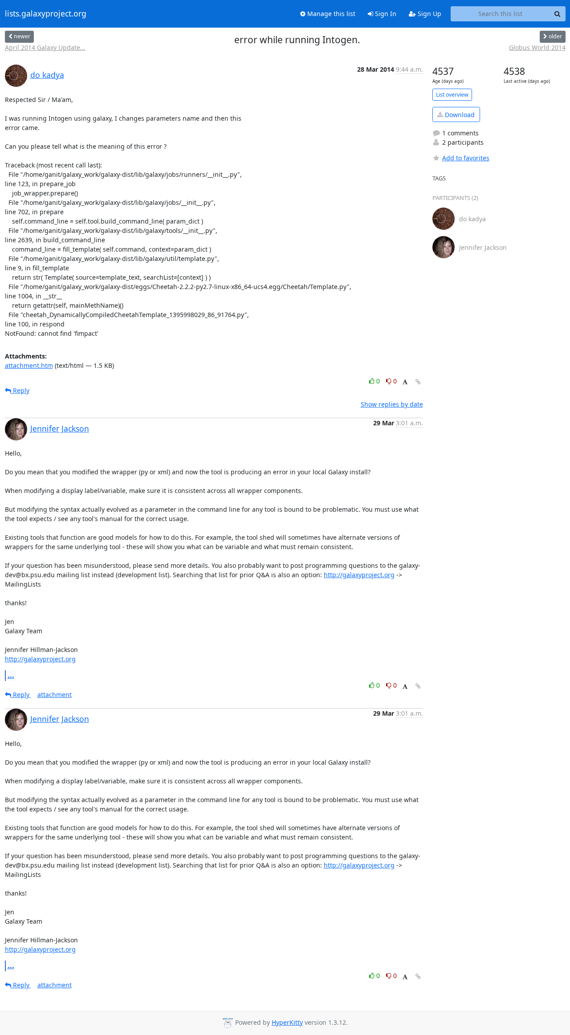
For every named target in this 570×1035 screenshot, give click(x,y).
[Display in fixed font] (405, 382)
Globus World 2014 (537, 47)
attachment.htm (29, 365)
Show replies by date (392, 404)
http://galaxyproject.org (359, 574)
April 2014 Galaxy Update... (45, 47)
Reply (20, 390)
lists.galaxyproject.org (45, 13)
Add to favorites (465, 158)
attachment (54, 694)
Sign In (384, 13)
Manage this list (330, 13)
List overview (452, 94)
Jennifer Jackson (59, 428)
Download (459, 114)
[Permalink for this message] (418, 382)
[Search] (558, 13)
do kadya (47, 74)
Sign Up (428, 13)
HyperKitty (287, 1022)
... (11, 675)
